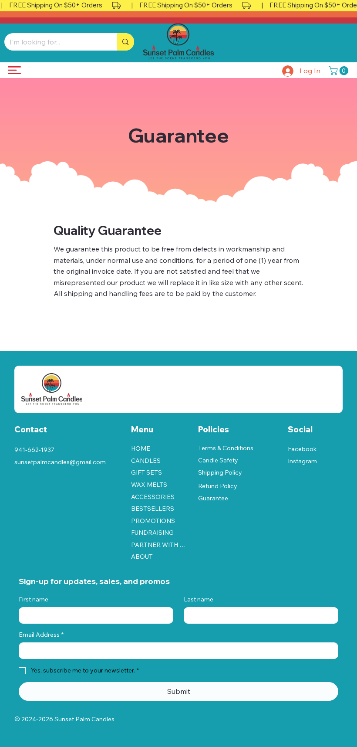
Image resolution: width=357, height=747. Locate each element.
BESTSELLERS (152, 509)
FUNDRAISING (152, 532)
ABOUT (142, 556)
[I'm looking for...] (125, 42)
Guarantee (213, 498)
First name (33, 599)
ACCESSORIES (153, 497)
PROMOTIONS (153, 521)
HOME (140, 448)
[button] (339, 70)
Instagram (302, 461)
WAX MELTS (149, 485)
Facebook (302, 449)
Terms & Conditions (225, 448)
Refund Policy (217, 486)
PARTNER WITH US (158, 545)
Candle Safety (218, 460)
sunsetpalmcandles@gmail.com (60, 462)
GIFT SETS (146, 472)
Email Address (41, 634)
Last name (198, 599)
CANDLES (146, 461)
